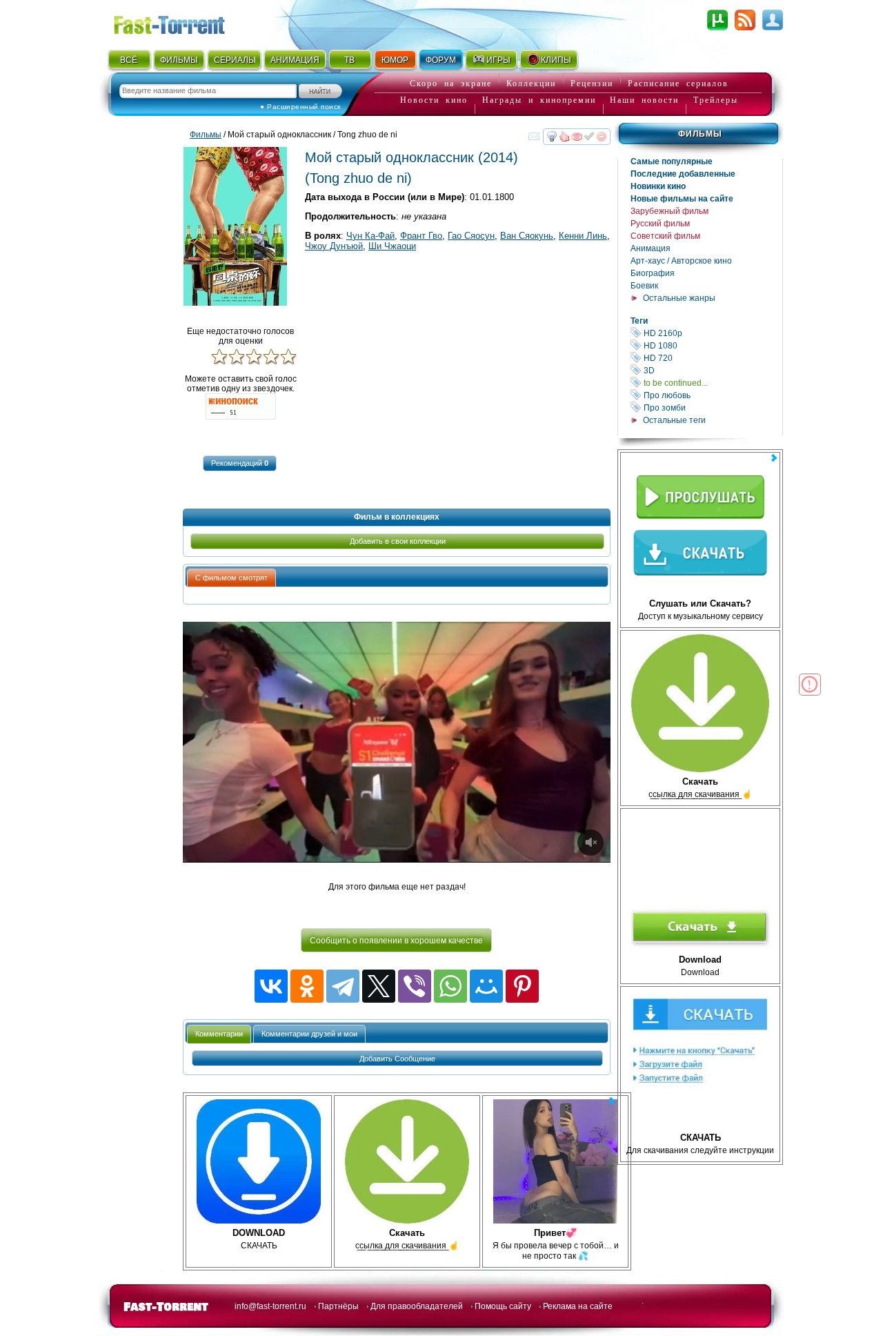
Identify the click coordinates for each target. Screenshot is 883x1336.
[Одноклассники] (307, 986)
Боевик (644, 286)
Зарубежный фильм (669, 211)
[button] (240, 463)
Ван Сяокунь (526, 235)
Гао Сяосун (471, 235)
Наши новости (644, 100)
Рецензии (592, 83)
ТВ (349, 60)
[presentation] (231, 578)
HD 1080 (712, 345)
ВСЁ (128, 60)
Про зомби (712, 407)
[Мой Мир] (486, 986)
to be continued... (712, 382)
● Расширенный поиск (300, 106)
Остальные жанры (679, 298)
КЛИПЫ (556, 60)
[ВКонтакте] (271, 986)
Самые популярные (672, 161)
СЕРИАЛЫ (234, 60)
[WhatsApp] (450, 986)
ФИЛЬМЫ (179, 60)
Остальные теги (674, 420)
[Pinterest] (522, 986)
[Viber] (414, 986)
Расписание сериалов (678, 83)
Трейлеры (715, 100)
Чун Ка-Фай (370, 235)
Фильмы (700, 134)
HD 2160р (712, 333)
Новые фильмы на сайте (682, 199)
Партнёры (338, 1306)
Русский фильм (660, 223)
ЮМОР (394, 60)
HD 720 (712, 358)
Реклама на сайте (578, 1306)
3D (712, 370)
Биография (653, 273)
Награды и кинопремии (539, 100)
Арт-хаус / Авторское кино (681, 261)
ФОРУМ (441, 60)
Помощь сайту (503, 1306)
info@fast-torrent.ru (270, 1306)
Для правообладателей (416, 1306)
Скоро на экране (451, 83)
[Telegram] (342, 986)
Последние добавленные (683, 174)
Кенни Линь (583, 235)
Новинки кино (658, 186)
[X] (378, 986)
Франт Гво (421, 235)
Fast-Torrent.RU (183, 22)
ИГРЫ (498, 60)
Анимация (651, 248)
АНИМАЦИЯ (294, 60)
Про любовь (712, 395)
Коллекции (531, 83)
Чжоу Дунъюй (334, 246)
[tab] (231, 578)
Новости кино (434, 100)
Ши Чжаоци (392, 246)
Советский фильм (665, 236)
